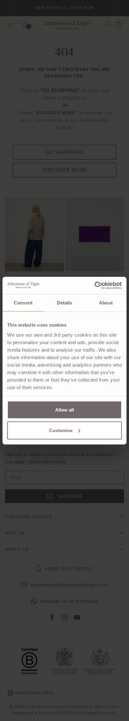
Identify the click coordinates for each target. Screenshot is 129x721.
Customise (61, 430)
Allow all (64, 409)
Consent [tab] (23, 302)
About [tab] (106, 302)
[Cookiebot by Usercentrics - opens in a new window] (94, 285)
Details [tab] (64, 302)
